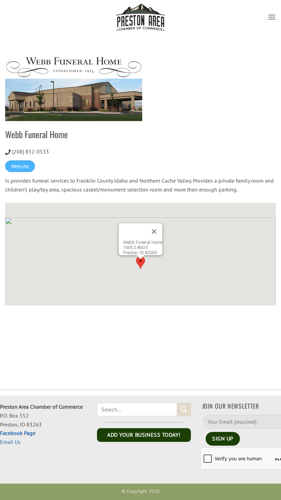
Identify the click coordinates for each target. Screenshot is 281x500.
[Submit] (184, 409)
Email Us (10, 441)
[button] (272, 17)
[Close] (154, 231)
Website (20, 166)
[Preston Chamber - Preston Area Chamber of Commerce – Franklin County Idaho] (140, 17)
